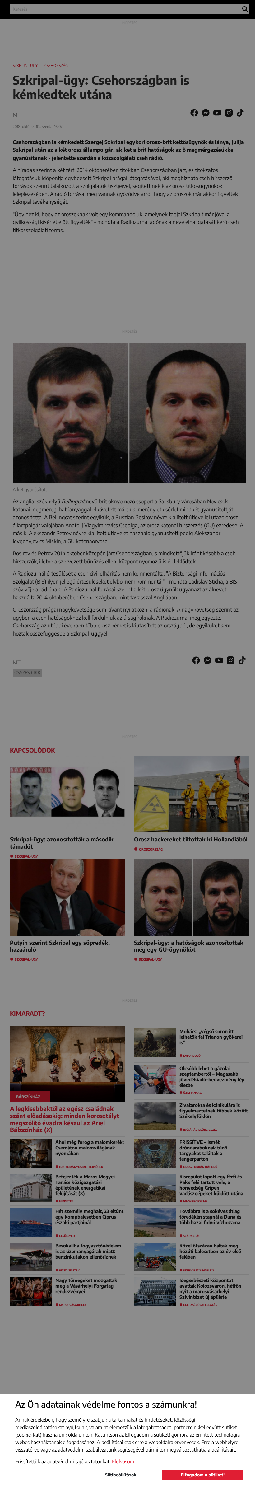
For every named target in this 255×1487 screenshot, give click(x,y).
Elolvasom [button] (123, 1461)
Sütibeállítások (120, 1474)
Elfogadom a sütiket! (203, 1474)
